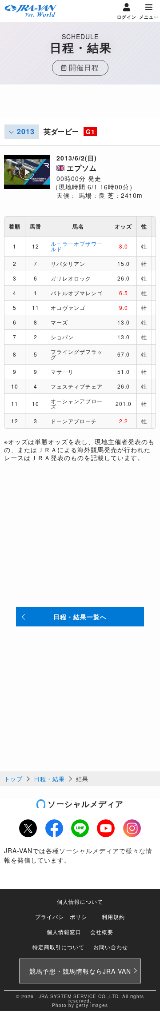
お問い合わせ (110, 947)
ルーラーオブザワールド (77, 246)
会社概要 (101, 931)
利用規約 (113, 916)
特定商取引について (58, 947)
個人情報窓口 (64, 931)
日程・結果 (49, 779)
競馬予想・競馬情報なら (80, 971)
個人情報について (80, 901)
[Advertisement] (80, 107)
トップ (13, 779)
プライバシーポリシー (64, 916)
